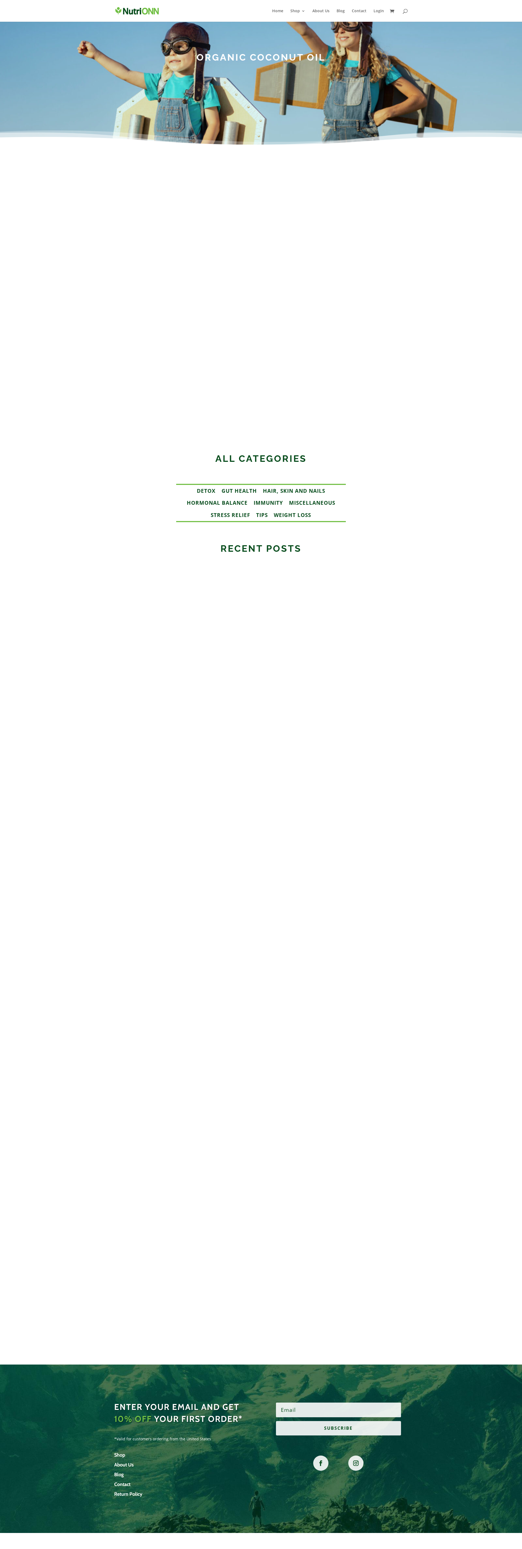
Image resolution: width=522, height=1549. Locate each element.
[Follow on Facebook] (320, 1463)
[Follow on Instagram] (355, 1463)
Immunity (268, 502)
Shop (295, 11)
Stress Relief (230, 515)
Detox (206, 490)
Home (277, 11)
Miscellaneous (312, 502)
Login (379, 11)
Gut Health (239, 490)
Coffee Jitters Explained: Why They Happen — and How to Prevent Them (220, 768)
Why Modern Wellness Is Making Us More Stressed (189, 1278)
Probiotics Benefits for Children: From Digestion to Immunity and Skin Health (226, 377)
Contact (359, 11)
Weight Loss (292, 515)
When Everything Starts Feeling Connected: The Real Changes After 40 (217, 1026)
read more (132, 405)
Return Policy (128, 1494)
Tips (262, 515)
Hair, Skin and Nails (294, 490)
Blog (341, 11)
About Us (321, 11)
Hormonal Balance (217, 502)
